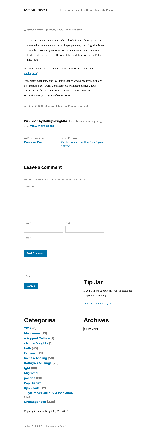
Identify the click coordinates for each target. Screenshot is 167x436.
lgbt (27, 368)
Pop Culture (33, 383)
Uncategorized (84, 106)
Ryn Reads (32, 388)
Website (27, 238)
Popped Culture (38, 338)
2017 (27, 328)
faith (27, 348)
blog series (32, 333)
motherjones (30, 73)
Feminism (31, 353)
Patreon (99, 303)
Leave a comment (77, 30)
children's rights (36, 343)
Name (27, 223)
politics (29, 378)
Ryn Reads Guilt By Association (49, 393)
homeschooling (35, 358)
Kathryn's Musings (38, 363)
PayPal (108, 303)
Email (68, 223)
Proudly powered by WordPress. (55, 426)
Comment (29, 186)
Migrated (72, 106)
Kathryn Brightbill (36, 10)
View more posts (42, 126)
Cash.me (88, 303)
